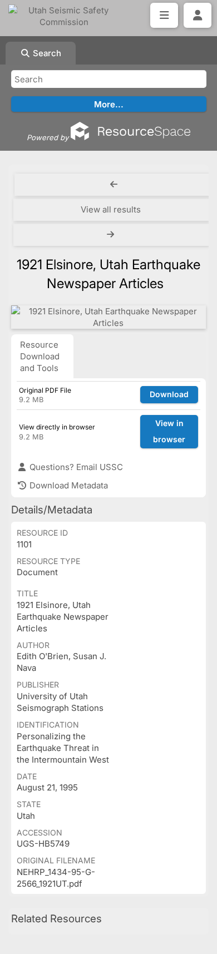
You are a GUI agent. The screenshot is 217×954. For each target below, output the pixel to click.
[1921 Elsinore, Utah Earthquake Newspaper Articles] (108, 317)
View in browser (169, 431)
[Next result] (111, 235)
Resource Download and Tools (40, 356)
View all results (111, 209)
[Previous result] (113, 185)
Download (169, 394)
